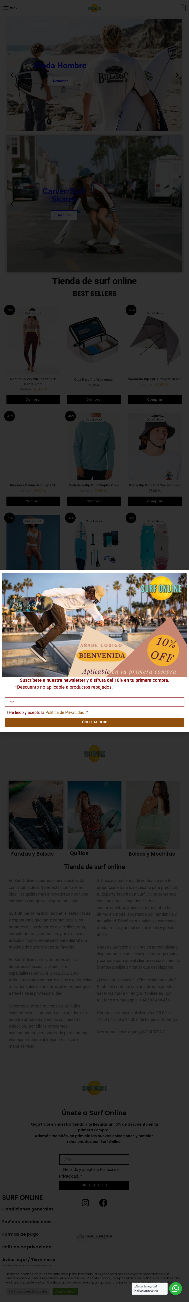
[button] (182, 576)
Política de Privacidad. (65, 712)
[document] (94, 651)
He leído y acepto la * (48, 712)
